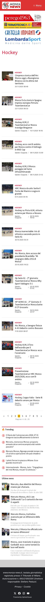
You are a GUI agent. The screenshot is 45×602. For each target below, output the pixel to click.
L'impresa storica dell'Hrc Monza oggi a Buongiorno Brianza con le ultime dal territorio (27, 79)
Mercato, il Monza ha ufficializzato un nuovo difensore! (26, 530)
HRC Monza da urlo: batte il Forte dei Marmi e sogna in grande (27, 191)
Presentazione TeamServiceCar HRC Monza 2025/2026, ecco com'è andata (28, 375)
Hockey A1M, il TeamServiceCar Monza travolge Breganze (26, 125)
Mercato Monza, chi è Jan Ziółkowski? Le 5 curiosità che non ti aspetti (26, 499)
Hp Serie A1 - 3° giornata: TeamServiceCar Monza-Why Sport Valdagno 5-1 (28, 281)
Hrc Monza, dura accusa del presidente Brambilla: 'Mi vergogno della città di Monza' (27, 257)
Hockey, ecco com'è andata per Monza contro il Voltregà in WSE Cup (28, 147)
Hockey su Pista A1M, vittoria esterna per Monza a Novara (28, 211)
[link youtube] (28, 593)
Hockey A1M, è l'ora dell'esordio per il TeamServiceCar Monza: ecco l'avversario (28, 348)
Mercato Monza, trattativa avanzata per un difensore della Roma (25, 517)
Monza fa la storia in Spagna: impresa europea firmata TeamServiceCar (28, 103)
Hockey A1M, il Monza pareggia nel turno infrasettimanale (25, 169)
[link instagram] (23, 593)
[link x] (15, 593)
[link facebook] (19, 593)
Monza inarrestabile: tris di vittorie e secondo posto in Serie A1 (27, 234)
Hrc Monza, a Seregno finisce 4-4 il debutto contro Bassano (29, 327)
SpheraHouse (27, 597)
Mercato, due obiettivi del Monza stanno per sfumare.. (26, 485)
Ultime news (8, 478)
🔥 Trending (8, 429)
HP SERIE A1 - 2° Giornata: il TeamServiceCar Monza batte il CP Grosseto (28, 304)
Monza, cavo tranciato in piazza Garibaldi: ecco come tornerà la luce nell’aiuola (25, 544)
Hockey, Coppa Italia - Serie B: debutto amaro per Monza (29, 399)
